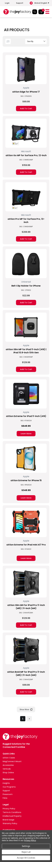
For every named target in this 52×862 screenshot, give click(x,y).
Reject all (26, 851)
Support (19, 3)
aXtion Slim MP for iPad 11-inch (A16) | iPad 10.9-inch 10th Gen (26, 351)
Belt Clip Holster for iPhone (26, 285)
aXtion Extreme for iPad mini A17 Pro (26, 544)
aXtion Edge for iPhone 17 (26, 91)
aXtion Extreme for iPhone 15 (26, 480)
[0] (41, 11)
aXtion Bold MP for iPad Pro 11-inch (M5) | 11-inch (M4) (26, 673)
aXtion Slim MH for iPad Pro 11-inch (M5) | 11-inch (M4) (26, 607)
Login (7, 3)
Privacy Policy (30, 840)
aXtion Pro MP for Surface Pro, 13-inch (26, 220)
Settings (26, 846)
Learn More (26, 433)
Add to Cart (26, 108)
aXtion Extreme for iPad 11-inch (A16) (26, 416)
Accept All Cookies (26, 857)
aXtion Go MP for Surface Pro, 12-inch (26, 155)
